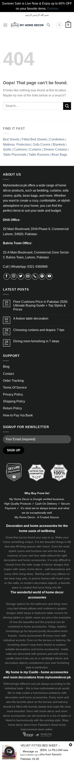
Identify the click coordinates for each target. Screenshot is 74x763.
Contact (8, 373)
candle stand (14, 658)
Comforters (57, 139)
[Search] (48, 25)
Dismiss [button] (52, 8)
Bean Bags (59, 154)
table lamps (24, 612)
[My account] (59, 25)
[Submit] (67, 106)
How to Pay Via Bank (18, 415)
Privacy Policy (13, 394)
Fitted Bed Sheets (34, 139)
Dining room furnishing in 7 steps (36, 341)
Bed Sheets (11, 139)
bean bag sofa (18, 578)
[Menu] (5, 25)
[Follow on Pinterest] (42, 276)
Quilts (7, 149)
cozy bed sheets (17, 608)
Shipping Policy (14, 401)
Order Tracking (13, 380)
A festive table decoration (30, 318)
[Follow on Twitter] (21, 276)
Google (37, 499)
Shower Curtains (55, 149)
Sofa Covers (41, 144)
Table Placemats (14, 154)
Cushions (20, 149)
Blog (6, 366)
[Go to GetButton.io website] (9, 759)
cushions (48, 608)
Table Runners (39, 154)
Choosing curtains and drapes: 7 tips (38, 330)
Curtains (35, 149)
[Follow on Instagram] (13, 276)
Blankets (59, 144)
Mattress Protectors (17, 144)
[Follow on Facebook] (6, 276)
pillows (61, 573)
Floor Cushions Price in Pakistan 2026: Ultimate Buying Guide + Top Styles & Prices (40, 305)
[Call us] (35, 276)
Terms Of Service (15, 387)
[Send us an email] (28, 276)
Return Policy (12, 408)
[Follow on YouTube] (49, 276)
